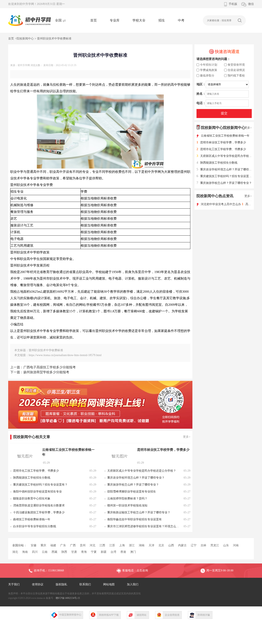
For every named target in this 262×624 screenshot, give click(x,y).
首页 (93, 20)
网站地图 (109, 584)
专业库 (115, 20)
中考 (181, 20)
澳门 (133, 551)
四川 (35, 551)
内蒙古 (182, 545)
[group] (100, 405)
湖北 (15, 551)
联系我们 (85, 584)
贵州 (83, 545)
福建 (53, 545)
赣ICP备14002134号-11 (68, 598)
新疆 (103, 551)
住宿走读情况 (236, 70)
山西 (171, 545)
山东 (226, 545)
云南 (44, 551)
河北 (92, 545)
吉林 (203, 545)
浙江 (132, 545)
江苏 (112, 545)
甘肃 (74, 551)
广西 (73, 545)
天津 (151, 545)
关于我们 (14, 584)
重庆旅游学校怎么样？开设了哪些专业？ (224, 182)
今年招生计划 (208, 64)
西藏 (54, 551)
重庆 (43, 545)
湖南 (142, 545)
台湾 (113, 551)
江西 (102, 545)
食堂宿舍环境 (236, 64)
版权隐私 (61, 584)
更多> (186, 436)
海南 (25, 551)
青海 (84, 551)
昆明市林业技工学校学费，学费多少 (221, 142)
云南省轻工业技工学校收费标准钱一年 (225, 135)
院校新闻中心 (25, 38)
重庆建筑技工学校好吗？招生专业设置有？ (225, 176)
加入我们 (132, 584)
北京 (161, 545)
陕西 (64, 551)
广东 (63, 545)
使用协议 (37, 584)
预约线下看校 (236, 75)
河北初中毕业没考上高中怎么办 (221, 204)
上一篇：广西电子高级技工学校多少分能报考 (43, 367)
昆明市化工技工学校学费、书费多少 (221, 149)
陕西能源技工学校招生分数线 (216, 162)
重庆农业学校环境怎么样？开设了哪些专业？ (226, 169)
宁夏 (94, 551)
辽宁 (193, 545)
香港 (123, 551)
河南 (236, 545)
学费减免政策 (208, 70)
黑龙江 (214, 545)
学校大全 (139, 20)
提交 (224, 113)
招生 (161, 20)
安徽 (33, 545)
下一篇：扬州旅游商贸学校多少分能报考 (39, 372)
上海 (122, 545)
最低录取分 (207, 75)
